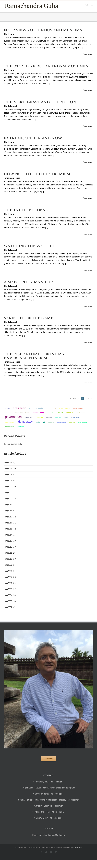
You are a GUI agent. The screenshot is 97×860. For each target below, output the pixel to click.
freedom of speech (64, 408)
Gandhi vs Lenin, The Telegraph (48, 806)
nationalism (20, 426)
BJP (47, 408)
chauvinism (49, 417)
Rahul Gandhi (28, 417)
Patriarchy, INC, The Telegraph (48, 782)
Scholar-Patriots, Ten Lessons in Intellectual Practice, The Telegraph (48, 800)
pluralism (7, 408)
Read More (87, 54)
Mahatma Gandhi (36, 408)
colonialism (58, 417)
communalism (51, 412)
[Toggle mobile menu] (92, 5)
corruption (39, 417)
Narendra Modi (38, 412)
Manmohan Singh (9, 426)
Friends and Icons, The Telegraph (49, 812)
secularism (19, 408)
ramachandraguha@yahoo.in (52, 835)
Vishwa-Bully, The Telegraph (49, 818)
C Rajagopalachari (61, 422)
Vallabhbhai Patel (80, 412)
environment (40, 422)
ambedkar (72, 422)
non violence (8, 412)
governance (13, 417)
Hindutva (60, 412)
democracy (25, 421)
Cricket (66, 417)
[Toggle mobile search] (87, 5)
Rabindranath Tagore (10, 422)
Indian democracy (22, 413)
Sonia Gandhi (51, 422)
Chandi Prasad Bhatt (78, 408)
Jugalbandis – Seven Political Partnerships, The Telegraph (48, 788)
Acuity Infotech (77, 847)
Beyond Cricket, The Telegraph (49, 794)
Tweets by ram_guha (13, 444)
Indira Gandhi (75, 417)
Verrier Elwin (69, 412)
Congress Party (82, 422)
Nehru (53, 408)
